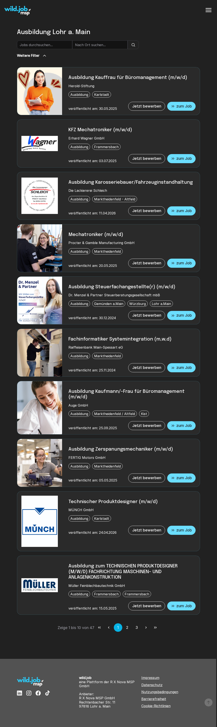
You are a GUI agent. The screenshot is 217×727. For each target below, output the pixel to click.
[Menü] (208, 10)
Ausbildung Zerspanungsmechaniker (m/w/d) (120, 449)
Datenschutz (152, 685)
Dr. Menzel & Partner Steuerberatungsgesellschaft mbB (114, 295)
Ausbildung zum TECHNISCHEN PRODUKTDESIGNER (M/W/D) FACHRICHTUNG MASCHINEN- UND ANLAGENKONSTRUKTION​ (123, 572)
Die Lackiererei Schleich (87, 190)
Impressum (150, 678)
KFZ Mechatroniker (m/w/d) (100, 130)
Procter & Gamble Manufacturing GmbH (101, 243)
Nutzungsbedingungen (159, 692)
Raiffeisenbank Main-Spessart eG (95, 347)
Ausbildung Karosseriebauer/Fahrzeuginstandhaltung (130, 182)
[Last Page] (155, 627)
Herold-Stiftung (81, 86)
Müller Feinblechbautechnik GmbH (96, 586)
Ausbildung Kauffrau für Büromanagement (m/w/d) (127, 77)
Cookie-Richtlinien (156, 706)
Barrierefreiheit (153, 699)
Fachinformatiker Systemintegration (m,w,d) (119, 339)
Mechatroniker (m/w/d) (95, 234)
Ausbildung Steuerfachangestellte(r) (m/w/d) (121, 287)
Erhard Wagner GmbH (86, 138)
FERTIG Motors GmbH (87, 457)
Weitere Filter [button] (28, 55)
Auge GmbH (78, 405)
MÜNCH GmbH (81, 510)
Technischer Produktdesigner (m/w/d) (113, 501)
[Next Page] (146, 627)
